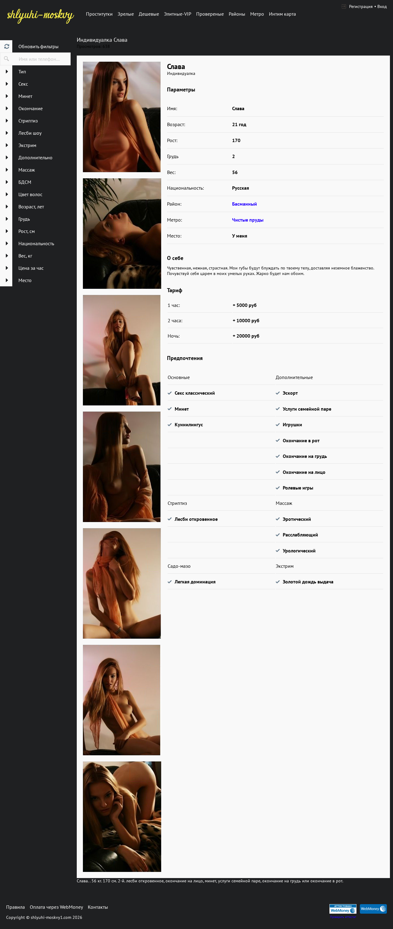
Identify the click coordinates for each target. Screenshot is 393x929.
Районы (237, 14)
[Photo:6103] (122, 467)
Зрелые (126, 14)
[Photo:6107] (122, 816)
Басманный (244, 204)
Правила (15, 907)
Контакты (98, 907)
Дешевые (149, 14)
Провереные (210, 14)
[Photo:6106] (122, 700)
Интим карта (282, 14)
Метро (257, 14)
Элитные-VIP (177, 14)
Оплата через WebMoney (56, 907)
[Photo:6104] (122, 117)
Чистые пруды (247, 220)
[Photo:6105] (122, 583)
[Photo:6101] (122, 233)
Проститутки (99, 14)
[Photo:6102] (122, 350)
